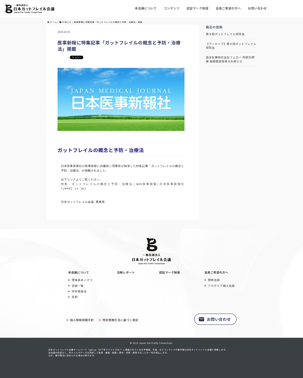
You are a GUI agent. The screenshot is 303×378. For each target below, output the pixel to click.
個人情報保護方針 (82, 320)
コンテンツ (172, 8)
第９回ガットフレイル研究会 (225, 34)
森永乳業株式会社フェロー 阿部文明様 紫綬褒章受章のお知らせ (230, 59)
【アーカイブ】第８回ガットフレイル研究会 (231, 46)
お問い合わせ (257, 8)
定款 (75, 297)
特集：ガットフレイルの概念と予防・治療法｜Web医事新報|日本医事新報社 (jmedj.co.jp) (122, 186)
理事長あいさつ (82, 280)
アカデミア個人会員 (221, 286)
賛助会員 (214, 280)
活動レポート (126, 272)
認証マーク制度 (198, 8)
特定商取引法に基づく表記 (120, 320)
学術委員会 (79, 291)
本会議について (146, 8)
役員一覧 (78, 286)
